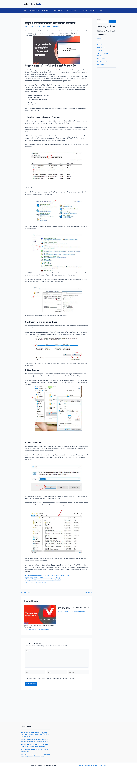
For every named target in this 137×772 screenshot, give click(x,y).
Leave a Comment (30, 26)
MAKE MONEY (46, 10)
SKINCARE (92, 10)
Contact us (94, 765)
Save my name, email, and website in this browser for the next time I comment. (50, 678)
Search (99, 19)
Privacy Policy (103, 765)
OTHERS (100, 10)
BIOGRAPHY (100, 39)
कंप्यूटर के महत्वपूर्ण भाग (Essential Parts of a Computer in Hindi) (42, 578)
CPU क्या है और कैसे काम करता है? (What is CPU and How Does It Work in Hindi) (47, 576)
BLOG (98, 41)
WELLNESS (83, 10)
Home (81, 765)
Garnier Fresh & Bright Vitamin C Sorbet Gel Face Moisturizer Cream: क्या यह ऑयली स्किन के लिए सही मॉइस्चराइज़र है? (35, 734)
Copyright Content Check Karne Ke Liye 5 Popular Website (73, 608)
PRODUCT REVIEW (58, 10)
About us (87, 765)
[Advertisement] (56, 705)
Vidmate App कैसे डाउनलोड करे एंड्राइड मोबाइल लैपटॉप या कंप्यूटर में (39, 626)
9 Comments (27, 629)
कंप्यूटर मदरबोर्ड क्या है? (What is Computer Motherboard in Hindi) (43, 580)
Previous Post (26, 592)
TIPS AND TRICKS (72, 10)
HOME (26, 10)
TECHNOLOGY (34, 10)
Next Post (88, 592)
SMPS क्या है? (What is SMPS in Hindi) (36, 582)
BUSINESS (100, 44)
